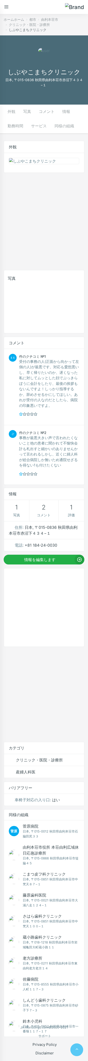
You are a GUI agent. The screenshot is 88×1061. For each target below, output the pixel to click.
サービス (39, 125)
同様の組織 (64, 125)
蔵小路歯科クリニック (42, 937)
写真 (27, 111)
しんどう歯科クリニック (44, 1000)
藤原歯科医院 (34, 895)
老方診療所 (32, 958)
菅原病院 (30, 826)
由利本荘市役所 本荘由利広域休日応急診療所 (51, 850)
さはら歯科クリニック (42, 916)
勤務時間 (15, 125)
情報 (66, 111)
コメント (47, 111)
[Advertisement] (44, 220)
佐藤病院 (30, 979)
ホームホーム (14, 19)
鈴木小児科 (32, 1021)
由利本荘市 (49, 19)
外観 (11, 111)
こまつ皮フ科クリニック (44, 874)
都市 (32, 19)
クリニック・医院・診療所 (29, 24)
